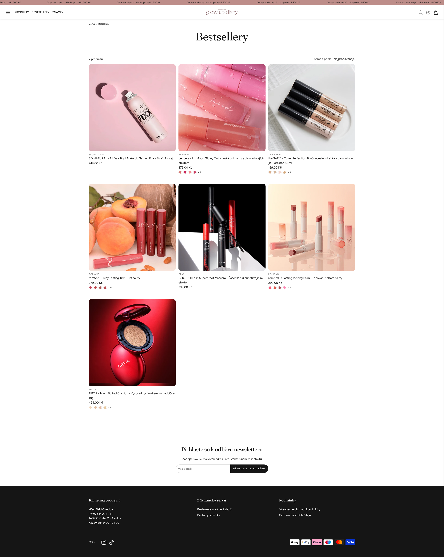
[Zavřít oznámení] (440, 2)
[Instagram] (103, 542)
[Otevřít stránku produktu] (132, 107)
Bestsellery (103, 24)
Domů (92, 24)
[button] (8, 12)
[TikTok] (111, 542)
